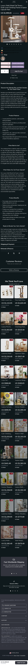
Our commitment (5, 636)
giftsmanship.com (5, 627)
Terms (15, 655)
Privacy (18, 655)
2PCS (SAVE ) (6, 63)
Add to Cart (21, 662)
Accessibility (22, 655)
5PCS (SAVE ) (6, 66)
